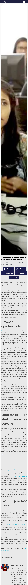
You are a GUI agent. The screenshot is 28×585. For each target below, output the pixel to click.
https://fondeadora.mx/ (12, 470)
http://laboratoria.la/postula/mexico (14, 524)
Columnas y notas (7, 265)
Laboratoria (5, 331)
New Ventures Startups (18, 477)
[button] (9, 269)
